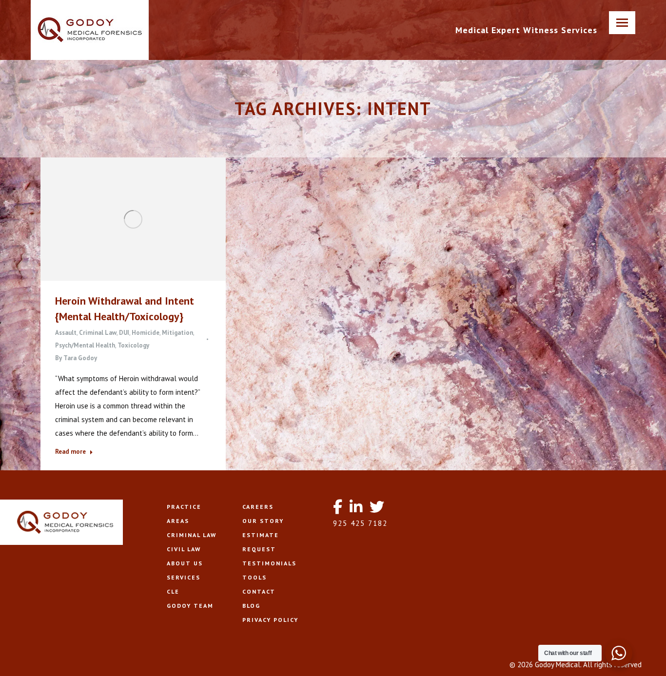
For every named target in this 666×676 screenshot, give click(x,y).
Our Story (263, 520)
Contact (258, 591)
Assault (66, 332)
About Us (185, 563)
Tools (254, 577)
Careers (258, 506)
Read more (70, 451)
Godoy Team (190, 605)
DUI (124, 332)
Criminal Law (98, 332)
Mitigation (177, 332)
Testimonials (269, 563)
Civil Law (184, 549)
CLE (173, 591)
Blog (251, 605)
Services (183, 577)
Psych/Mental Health (85, 345)
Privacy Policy (270, 619)
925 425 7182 (360, 523)
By (76, 358)
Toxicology (133, 345)
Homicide (145, 332)
